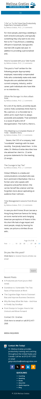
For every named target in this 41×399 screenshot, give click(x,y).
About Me (22, 383)
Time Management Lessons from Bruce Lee (20, 202)
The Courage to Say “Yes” (14, 165)
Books (21, 381)
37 (31, 244)
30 (24, 244)
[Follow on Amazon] (33, 367)
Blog (20, 387)
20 (20, 244)
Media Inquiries (24, 385)
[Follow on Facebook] (12, 367)
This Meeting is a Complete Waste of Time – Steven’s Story (19, 132)
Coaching (22, 376)
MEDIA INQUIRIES (11, 333)
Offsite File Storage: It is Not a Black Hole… (18, 97)
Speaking (22, 378)
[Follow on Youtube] (23, 367)
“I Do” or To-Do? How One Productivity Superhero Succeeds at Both (20, 24)
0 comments (27, 27)
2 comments (27, 101)
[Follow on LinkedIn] (28, 367)
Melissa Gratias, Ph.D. (14, 27)
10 (16, 244)
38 (35, 244)
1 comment (27, 168)
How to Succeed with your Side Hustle (19, 61)
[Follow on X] (17, 367)
